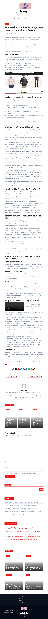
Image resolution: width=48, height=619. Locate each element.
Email (6, 461)
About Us (21, 598)
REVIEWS (28, 555)
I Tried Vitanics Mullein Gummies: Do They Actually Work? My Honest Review (24, 534)
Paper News (10, 612)
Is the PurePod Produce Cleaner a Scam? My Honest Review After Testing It (24, 536)
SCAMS (6, 23)
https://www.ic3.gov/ (36, 289)
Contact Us (21, 602)
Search (8, 485)
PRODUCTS (9, 574)
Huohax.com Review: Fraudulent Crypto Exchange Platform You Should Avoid (21, 502)
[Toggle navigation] (5, 7)
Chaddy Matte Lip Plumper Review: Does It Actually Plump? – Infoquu (19, 527)
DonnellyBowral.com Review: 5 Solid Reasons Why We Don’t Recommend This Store (23, 511)
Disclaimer (21, 600)
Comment (7, 438)
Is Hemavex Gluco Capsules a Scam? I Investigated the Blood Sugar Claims (20, 505)
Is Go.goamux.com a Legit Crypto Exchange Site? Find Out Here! (18, 514)
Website (6, 467)
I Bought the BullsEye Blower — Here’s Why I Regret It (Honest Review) (25, 531)
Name (6, 456)
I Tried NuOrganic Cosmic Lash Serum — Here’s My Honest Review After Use (21, 508)
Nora (9, 33)
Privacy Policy (22, 596)
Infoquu (23, 11)
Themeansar (6, 614)
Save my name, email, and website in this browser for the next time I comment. (22, 473)
